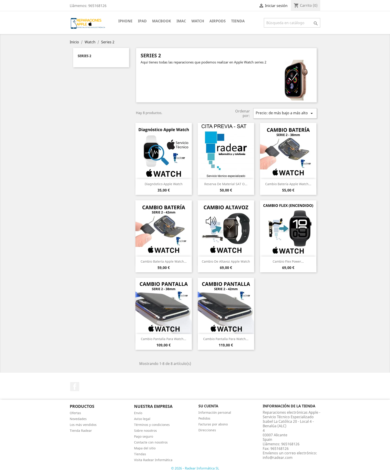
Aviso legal (142, 419)
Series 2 (84, 56)
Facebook (74, 386)
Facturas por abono (213, 424)
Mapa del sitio (145, 448)
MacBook (161, 21)
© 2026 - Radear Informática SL (195, 468)
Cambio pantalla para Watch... (163, 339)
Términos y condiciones (152, 425)
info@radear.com (277, 457)
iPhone (125, 21)
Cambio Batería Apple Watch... (288, 184)
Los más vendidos (83, 425)
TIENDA (238, 21)
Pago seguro (143, 436)
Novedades (78, 419)
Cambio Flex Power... (288, 261)
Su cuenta (208, 406)
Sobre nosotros (145, 430)
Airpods (217, 21)
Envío (138, 413)
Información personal (214, 412)
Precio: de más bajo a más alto (285, 113)
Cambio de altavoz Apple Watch (226, 261)
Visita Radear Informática (153, 460)
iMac (181, 21)
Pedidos (204, 418)
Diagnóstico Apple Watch (164, 184)
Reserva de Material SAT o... (225, 184)
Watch (197, 21)
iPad (142, 21)
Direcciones (207, 430)
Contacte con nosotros (151, 442)
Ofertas (75, 413)
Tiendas (140, 454)
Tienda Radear (81, 430)
